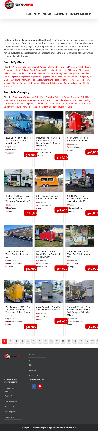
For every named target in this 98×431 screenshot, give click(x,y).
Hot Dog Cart (10, 412)
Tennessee (9, 70)
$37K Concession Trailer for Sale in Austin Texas (47, 197)
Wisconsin (28, 67)
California (57, 83)
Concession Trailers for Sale (26, 97)
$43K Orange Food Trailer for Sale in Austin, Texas (79, 139)
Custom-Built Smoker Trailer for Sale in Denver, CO (17, 254)
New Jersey (56, 73)
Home (31, 355)
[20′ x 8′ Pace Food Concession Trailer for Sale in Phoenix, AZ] (79, 180)
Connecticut (36, 83)
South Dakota (22, 70)
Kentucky (26, 80)
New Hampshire (71, 73)
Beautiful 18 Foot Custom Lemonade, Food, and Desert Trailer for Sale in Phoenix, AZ (48, 142)
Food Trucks (11, 150)
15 (81, 341)
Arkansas (68, 83)
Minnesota (51, 76)
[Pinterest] (40, 386)
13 (69, 341)
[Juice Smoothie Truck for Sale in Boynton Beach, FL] (49, 291)
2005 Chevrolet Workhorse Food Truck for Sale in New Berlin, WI (18, 140)
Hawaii (72, 80)
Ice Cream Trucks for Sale (72, 97)
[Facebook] (34, 386)
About (31, 360)
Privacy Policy (71, 428)
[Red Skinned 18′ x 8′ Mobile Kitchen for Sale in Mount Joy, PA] (49, 235)
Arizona (78, 83)
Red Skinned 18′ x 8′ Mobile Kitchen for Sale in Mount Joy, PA (48, 254)
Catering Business (12, 401)
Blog (31, 365)
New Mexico (43, 73)
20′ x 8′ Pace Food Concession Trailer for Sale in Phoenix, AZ (77, 199)
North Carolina (19, 73)
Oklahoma (72, 70)
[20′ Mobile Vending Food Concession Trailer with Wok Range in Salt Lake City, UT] (79, 291)
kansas (35, 80)
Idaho (64, 80)
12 (63, 341)
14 (75, 341)
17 (93, 341)
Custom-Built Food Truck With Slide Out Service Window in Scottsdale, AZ (17, 199)
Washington (53, 67)
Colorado (47, 83)
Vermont (73, 67)
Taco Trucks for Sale (62, 107)
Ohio (81, 70)
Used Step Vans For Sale (46, 100)
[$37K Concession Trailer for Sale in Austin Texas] (49, 180)
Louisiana (15, 80)
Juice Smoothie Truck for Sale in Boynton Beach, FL (48, 308)
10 (52, 341)
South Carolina (37, 70)
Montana (18, 76)
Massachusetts (75, 76)
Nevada (84, 73)
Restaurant (9, 417)
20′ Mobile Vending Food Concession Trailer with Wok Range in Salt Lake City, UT (78, 311)
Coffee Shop (10, 396)
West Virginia (40, 67)
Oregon (62, 70)
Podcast (32, 370)
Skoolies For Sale (68, 100)
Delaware (24, 83)
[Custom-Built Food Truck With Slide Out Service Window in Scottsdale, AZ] (18, 180)
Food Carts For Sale (49, 97)
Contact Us (33, 375)
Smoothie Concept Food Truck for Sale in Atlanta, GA (79, 254)
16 (87, 341)
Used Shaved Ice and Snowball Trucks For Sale (51, 103)
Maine (7, 80)
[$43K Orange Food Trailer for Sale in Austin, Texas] (79, 122)
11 (58, 341)
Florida (15, 83)
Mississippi (39, 76)
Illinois (58, 80)
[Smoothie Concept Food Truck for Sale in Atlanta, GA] (79, 235)
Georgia (80, 80)
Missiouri (28, 76)
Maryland (88, 76)
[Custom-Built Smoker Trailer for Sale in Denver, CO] (18, 235)
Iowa (42, 80)
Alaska (86, 83)
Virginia (64, 67)
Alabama (8, 86)
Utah (81, 67)
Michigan (62, 76)
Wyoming (17, 67)
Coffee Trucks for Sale (19, 107)
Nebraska (8, 76)
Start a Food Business (10, 389)
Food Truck (9, 406)
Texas (88, 67)
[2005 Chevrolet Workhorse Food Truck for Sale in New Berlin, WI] (18, 122)
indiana (49, 80)
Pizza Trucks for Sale (41, 107)
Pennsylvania (51, 70)
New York (31, 73)
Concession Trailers (45, 152)
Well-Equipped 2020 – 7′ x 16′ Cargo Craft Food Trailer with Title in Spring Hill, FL (17, 311)
